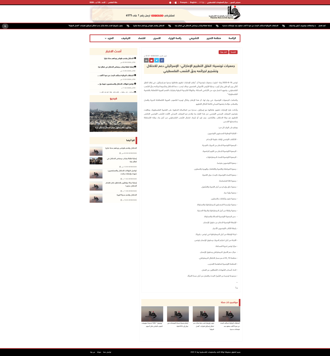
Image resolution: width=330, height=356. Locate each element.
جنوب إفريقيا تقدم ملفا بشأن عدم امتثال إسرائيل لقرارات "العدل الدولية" (104, 26)
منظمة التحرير (214, 38)
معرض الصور (235, 2)
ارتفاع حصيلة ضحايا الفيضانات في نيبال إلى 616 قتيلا (177, 324)
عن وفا (92, 352)
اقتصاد (141, 38)
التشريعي (194, 38)
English (193, 2)
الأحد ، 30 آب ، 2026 (97, 2)
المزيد (111, 38)
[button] (93, 113)
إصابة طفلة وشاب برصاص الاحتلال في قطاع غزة (201, 26)
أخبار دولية (223, 52)
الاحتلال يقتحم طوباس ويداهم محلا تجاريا (157, 26)
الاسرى (157, 38)
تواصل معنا (107, 352)
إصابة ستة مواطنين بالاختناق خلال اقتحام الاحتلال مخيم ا (121, 184)
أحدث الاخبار (113, 51)
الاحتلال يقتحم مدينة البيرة (127, 195)
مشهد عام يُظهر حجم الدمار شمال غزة (113, 127)
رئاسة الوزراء (174, 38)
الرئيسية (233, 52)
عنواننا (99, 352)
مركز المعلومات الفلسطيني (217, 2)
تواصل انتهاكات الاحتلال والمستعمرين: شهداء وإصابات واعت (122, 172)
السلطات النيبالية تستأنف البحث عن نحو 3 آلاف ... (115, 75)
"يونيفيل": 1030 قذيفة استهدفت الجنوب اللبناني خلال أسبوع (152, 324)
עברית (201, 2)
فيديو (113, 99)
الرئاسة (232, 38)
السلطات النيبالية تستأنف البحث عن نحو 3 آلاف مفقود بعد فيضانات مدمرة (259, 26)
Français (183, 2)
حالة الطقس (112, 2)
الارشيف (125, 38)
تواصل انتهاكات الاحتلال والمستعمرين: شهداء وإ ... (116, 84)
